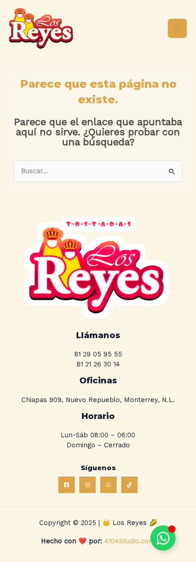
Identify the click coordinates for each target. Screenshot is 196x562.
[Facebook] (66, 485)
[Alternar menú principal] (177, 28)
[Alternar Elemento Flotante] (162, 538)
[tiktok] (129, 485)
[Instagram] (87, 485)
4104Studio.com (128, 541)
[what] (108, 485)
